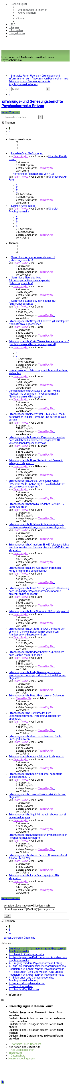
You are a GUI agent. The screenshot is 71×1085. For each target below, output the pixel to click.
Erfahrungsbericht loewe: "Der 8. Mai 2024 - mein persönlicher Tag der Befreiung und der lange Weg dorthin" (37, 417)
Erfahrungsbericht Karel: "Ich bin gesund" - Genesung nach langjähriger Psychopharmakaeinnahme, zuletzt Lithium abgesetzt (39, 591)
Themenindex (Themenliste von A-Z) (32, 173)
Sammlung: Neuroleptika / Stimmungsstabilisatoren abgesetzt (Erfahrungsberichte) (29, 280)
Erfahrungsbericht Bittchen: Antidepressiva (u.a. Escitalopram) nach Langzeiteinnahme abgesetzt (37, 526)
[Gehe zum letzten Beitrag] (54, 168)
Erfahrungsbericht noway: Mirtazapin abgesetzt (36, 756)
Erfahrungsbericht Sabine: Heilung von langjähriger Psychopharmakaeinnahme (38, 836)
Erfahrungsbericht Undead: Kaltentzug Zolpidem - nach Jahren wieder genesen (37, 653)
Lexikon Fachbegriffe (23, 205)
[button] (10, 133)
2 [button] (9, 131)
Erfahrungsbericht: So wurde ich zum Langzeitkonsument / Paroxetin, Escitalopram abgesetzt (35, 715)
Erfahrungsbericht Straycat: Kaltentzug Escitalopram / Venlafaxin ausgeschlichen (39, 322)
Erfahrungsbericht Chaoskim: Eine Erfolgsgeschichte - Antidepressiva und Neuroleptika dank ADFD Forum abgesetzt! (39, 547)
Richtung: (32, 909)
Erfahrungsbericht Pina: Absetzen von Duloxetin (36, 695)
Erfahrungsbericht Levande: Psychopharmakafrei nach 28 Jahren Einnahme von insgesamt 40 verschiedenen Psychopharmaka (37, 440)
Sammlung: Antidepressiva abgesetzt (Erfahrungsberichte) (32, 259)
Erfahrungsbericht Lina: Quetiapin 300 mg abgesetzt (39, 611)
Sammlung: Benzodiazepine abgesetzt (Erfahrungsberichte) (32, 302)
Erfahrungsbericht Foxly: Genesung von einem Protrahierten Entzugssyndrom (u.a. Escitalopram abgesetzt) (37, 675)
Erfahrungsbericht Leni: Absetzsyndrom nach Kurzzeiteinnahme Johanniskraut (35, 569)
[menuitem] (31, 9)
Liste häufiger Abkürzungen (27, 153)
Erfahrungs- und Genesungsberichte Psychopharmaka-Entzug (32, 103)
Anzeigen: (10, 905)
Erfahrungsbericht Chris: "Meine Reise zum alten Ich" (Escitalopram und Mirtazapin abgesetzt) (39, 343)
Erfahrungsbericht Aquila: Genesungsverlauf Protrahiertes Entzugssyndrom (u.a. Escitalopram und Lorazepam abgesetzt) (37, 483)
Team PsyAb (20, 156)
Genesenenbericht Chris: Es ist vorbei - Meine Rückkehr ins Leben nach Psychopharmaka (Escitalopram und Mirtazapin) (34, 393)
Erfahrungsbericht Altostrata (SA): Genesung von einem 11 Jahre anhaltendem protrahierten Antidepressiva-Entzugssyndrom (37, 631)
